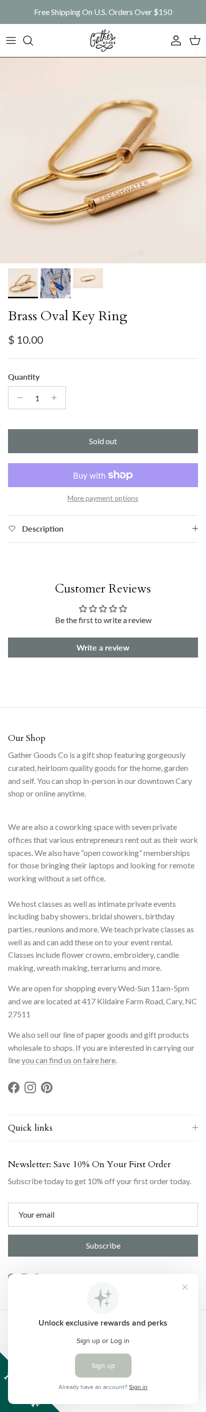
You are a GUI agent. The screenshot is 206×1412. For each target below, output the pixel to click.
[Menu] (11, 40)
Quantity (24, 376)
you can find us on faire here (69, 1060)
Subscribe (103, 1245)
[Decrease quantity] (17, 398)
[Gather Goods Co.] (103, 40)
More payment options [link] (103, 498)
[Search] (33, 40)
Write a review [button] (103, 647)
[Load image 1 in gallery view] (103, 160)
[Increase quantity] (57, 398)
